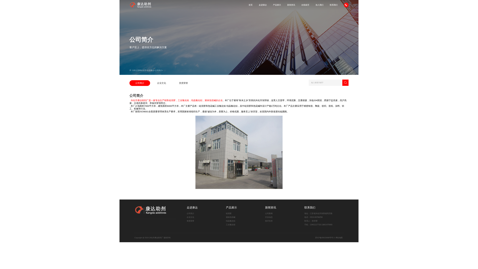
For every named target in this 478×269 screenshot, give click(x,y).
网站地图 (339, 238)
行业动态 (269, 217)
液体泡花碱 (230, 217)
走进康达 (150, 70)
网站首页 (142, 70)
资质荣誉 (190, 221)
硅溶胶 (229, 213)
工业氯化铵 (230, 225)
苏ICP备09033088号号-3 (325, 238)
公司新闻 (269, 213)
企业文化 (190, 217)
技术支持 (269, 221)
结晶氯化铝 (230, 221)
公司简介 (158, 70)
